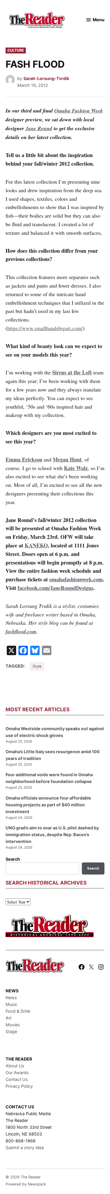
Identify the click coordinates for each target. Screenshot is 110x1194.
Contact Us (17, 1079)
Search (13, 859)
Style (37, 666)
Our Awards (17, 1072)
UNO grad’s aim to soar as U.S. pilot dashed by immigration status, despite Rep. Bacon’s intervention (52, 834)
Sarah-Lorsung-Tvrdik (46, 78)
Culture (15, 50)
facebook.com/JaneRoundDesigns (55, 588)
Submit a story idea (25, 1147)
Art (8, 1017)
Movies (13, 1024)
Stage (11, 1031)
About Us (15, 1065)
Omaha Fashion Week (78, 110)
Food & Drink (18, 1011)
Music (11, 1004)
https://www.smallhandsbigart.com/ (45, 328)
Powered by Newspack (26, 1184)
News (11, 997)
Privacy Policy (19, 1086)
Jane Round (39, 128)
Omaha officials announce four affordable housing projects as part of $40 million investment (48, 804)
